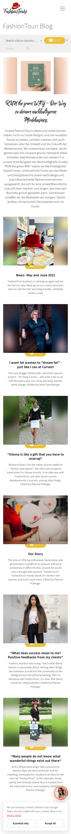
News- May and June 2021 (35, 275)
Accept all (50, 823)
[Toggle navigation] (62, 8)
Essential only (21, 823)
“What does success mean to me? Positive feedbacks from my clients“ (35, 655)
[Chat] (60, 792)
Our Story (35, 554)
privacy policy (14, 815)
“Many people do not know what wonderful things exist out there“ (35, 758)
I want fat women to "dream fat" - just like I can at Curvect (35, 364)
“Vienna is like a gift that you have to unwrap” (35, 456)
